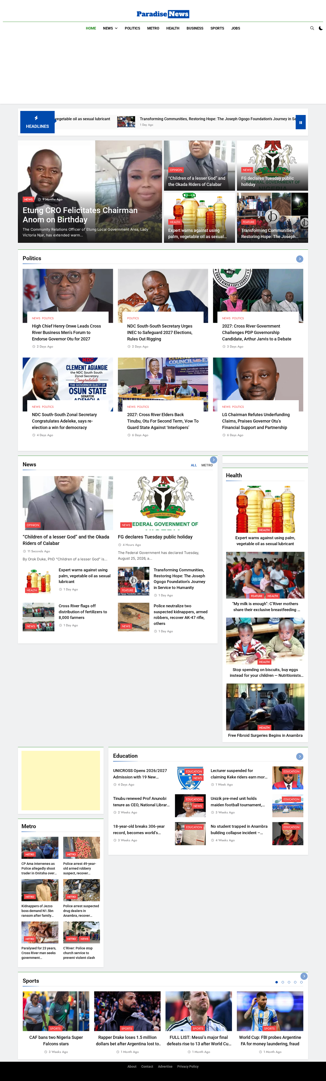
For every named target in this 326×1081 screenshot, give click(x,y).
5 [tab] (301, 982)
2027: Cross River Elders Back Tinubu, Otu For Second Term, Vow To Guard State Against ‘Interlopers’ (163, 421)
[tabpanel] (56, 1022)
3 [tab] (289, 982)
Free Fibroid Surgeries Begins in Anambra (265, 735)
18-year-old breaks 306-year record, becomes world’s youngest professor (139, 833)
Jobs (235, 28)
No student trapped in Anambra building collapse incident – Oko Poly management (239, 833)
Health (172, 28)
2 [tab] (283, 982)
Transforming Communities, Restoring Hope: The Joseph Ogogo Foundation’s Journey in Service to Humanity (177, 119)
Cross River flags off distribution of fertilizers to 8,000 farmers (83, 612)
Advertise (165, 1067)
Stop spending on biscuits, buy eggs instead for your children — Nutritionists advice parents (265, 676)
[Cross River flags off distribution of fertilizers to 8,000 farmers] (287, 121)
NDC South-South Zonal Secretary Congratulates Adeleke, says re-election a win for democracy (64, 421)
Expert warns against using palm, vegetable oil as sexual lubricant (196, 236)
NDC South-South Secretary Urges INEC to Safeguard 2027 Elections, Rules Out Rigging (159, 332)
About (132, 1067)
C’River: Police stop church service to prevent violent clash (79, 953)
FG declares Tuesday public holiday (155, 537)
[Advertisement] (163, 70)
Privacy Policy (188, 1067)
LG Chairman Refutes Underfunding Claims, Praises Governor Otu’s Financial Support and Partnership (256, 421)
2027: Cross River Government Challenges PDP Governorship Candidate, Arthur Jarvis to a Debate (256, 332)
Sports (217, 28)
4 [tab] (295, 982)
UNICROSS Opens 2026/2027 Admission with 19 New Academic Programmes (140, 777)
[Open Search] (312, 28)
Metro (153, 28)
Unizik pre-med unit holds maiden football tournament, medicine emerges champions (238, 805)
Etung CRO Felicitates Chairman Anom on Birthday (80, 215)
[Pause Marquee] (301, 122)
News (108, 28)
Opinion (176, 170)
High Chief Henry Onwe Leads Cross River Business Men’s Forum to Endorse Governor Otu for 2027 (66, 332)
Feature (248, 222)
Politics (132, 28)
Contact (147, 1067)
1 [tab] (276, 982)
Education (194, 771)
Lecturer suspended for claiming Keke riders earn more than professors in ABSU (239, 777)
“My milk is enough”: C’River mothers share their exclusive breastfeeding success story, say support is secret (265, 610)
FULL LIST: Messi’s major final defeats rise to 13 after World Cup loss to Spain (199, 1044)
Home (91, 28)
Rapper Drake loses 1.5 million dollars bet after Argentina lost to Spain (127, 1044)
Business (195, 28)
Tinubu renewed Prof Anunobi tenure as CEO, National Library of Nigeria (141, 805)
